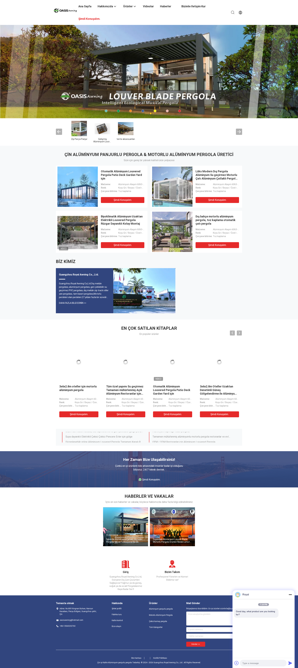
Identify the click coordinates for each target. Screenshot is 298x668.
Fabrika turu (117, 614)
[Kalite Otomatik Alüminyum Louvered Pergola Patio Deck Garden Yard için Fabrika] (77, 186)
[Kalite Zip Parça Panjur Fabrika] (79, 128)
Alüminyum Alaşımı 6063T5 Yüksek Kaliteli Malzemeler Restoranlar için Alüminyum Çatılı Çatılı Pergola (191, 439)
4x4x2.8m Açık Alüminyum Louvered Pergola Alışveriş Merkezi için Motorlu (217, 390)
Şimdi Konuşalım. (123, 199)
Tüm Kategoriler (156, 627)
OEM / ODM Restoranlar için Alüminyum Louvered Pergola (183, 434)
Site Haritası (136, 658)
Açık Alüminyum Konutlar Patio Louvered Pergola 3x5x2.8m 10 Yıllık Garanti (122, 390)
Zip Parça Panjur (79, 139)
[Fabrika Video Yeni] (144, 290)
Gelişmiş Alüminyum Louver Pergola (102, 141)
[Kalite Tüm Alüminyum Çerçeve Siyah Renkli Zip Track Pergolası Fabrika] (172, 362)
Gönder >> (195, 644)
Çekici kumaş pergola (158, 621)
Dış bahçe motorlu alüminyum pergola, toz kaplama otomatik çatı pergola (215, 220)
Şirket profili (117, 608)
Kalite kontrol (117, 620)
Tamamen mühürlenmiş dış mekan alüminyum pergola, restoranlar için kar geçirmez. (104, 439)
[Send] (290, 663)
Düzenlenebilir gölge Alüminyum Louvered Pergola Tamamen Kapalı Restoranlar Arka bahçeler (104, 434)
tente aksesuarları (126, 139)
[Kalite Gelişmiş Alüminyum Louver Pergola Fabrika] (102, 128)
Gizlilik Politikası (160, 658)
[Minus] (290, 594)
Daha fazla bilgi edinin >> (72, 303)
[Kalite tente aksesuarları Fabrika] (125, 128)
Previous (3, 69)
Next (294, 69)
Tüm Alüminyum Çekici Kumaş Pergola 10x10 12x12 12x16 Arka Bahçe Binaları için (78, 390)
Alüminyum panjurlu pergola (161, 609)
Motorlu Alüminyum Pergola (161, 615)
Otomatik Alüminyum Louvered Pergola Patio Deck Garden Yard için (121, 175)
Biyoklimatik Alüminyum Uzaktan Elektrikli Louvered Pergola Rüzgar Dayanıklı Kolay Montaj (122, 220)
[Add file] (236, 663)
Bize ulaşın (116, 626)
